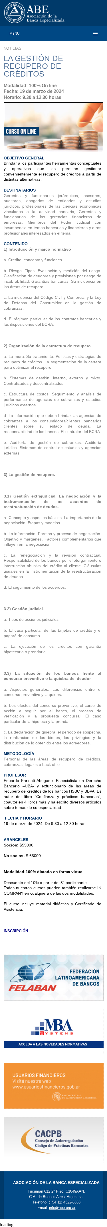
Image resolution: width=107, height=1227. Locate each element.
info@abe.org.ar (62, 1207)
